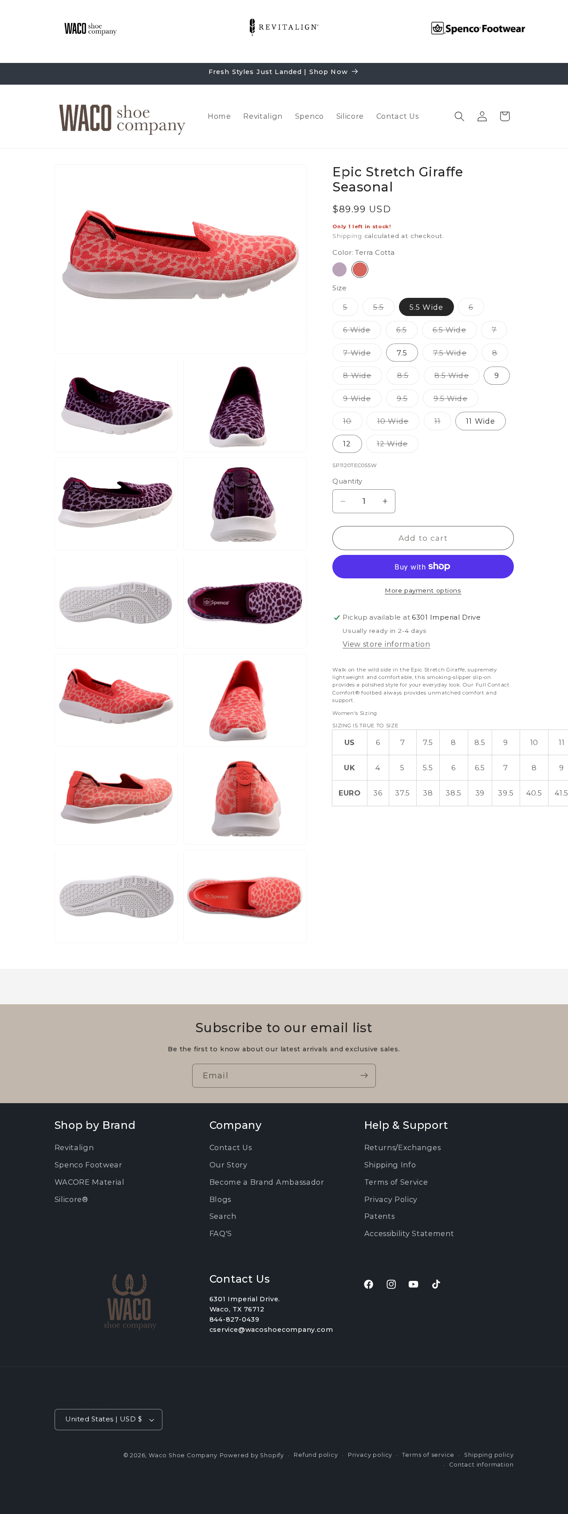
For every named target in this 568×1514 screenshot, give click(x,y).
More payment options (423, 590)
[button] (459, 116)
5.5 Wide (426, 307)
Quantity (347, 481)
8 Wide (362, 377)
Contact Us (230, 1147)
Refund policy (316, 1455)
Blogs (220, 1199)
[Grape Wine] (339, 269)
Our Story (228, 1164)
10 (352, 423)
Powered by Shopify (252, 1455)
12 (347, 443)
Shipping (347, 235)
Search (223, 1216)
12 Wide (397, 446)
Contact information (481, 1464)
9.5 (407, 400)
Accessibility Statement (409, 1233)
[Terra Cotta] (360, 269)
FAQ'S (220, 1233)
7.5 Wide (455, 354)
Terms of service (428, 1455)
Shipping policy (488, 1455)
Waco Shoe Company (183, 1455)
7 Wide (362, 354)
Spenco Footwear (88, 1164)
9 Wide (362, 400)
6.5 (407, 332)
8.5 (408, 377)
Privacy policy (370, 1455)
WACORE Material (90, 1182)
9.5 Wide (456, 400)
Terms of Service (396, 1182)
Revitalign (74, 1147)
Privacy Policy (391, 1199)
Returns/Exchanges (402, 1147)
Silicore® (71, 1199)
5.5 (383, 309)
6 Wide (362, 332)
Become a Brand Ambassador (266, 1182)
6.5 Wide (455, 332)
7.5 (402, 352)
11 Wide (480, 421)
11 (442, 423)
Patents (379, 1216)
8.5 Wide (457, 377)
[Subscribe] (364, 1076)
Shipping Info (390, 1164)
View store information (386, 644)
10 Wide (398, 423)
